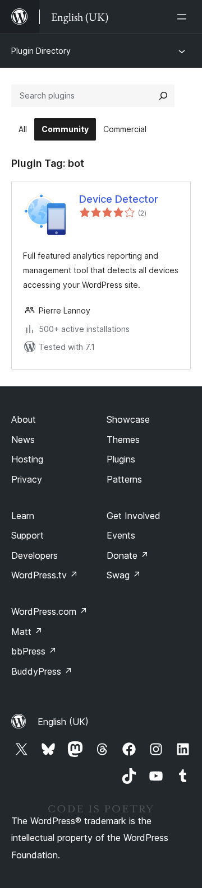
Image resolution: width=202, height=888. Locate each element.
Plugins (121, 459)
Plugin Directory (41, 50)
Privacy (26, 479)
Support (27, 535)
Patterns (124, 479)
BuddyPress (41, 671)
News (23, 439)
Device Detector (118, 199)
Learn (22, 515)
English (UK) (63, 721)
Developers (34, 555)
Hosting (27, 459)
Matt (27, 631)
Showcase (128, 419)
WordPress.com (49, 611)
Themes (123, 439)
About (23, 419)
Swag (124, 575)
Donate (128, 555)
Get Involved (133, 515)
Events (121, 535)
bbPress (34, 651)
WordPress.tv (44, 575)
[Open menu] (184, 17)
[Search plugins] (163, 96)
